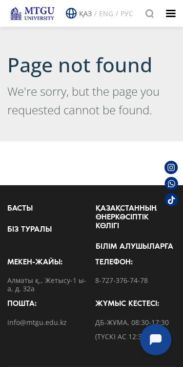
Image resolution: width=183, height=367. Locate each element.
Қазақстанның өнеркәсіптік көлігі (126, 217)
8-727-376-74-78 (121, 281)
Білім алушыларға (134, 247)
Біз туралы (29, 230)
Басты (20, 209)
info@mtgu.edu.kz (37, 323)
